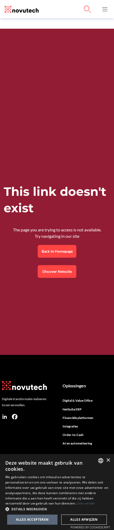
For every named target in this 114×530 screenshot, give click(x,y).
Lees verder (86, 503)
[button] (104, 9)
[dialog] (57, 492)
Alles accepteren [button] (32, 519)
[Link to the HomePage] (20, 9)
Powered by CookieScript (90, 527)
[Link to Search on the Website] (87, 9)
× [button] (108, 460)
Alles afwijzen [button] (84, 519)
